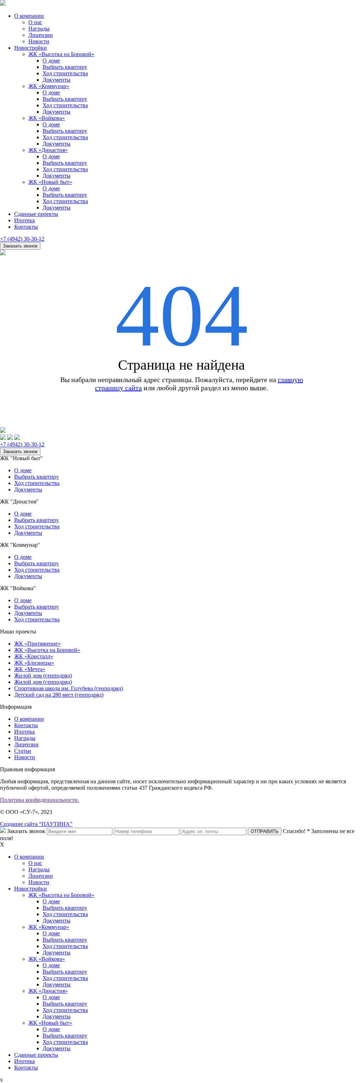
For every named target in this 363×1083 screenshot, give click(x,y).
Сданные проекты (36, 214)
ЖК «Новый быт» (50, 182)
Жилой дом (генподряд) (43, 676)
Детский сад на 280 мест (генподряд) (59, 695)
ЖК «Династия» (48, 150)
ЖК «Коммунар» (48, 86)
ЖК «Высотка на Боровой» (61, 54)
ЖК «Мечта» (29, 669)
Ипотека (24, 220)
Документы (57, 80)
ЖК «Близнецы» (34, 663)
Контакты (26, 227)
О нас (35, 22)
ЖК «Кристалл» (33, 656)
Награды (39, 29)
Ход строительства (65, 73)
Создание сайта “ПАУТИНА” (36, 824)
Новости (38, 41)
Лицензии (40, 35)
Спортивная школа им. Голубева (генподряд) (68, 688)
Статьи (22, 751)
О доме (51, 61)
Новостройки (30, 48)
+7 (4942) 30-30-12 (22, 239)
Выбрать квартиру (65, 67)
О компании (29, 16)
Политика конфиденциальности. (39, 800)
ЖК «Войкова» (46, 118)
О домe (23, 557)
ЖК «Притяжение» (37, 644)
